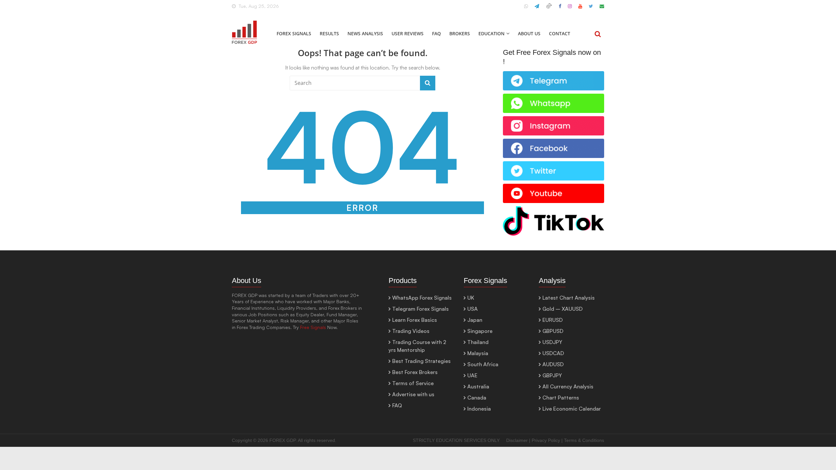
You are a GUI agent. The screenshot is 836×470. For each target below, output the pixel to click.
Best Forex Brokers (415, 372)
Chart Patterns (560, 397)
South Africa (482, 364)
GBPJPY (552, 375)
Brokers (459, 33)
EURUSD (552, 320)
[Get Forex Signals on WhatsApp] (553, 74)
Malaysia (477, 353)
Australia (478, 386)
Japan (474, 320)
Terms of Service (413, 383)
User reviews (408, 33)
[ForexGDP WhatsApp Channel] (526, 9)
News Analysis (365, 33)
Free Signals (313, 327)
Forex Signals (294, 33)
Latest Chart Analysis (568, 297)
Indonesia (479, 408)
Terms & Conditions (584, 440)
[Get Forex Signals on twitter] (553, 164)
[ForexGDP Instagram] (570, 9)
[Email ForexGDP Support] (602, 9)
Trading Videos (410, 331)
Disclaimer (517, 440)
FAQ (436, 33)
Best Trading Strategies (421, 361)
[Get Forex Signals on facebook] (553, 142)
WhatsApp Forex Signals (422, 297)
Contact (559, 33)
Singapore (479, 331)
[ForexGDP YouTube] (580, 9)
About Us (529, 33)
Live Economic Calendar (571, 408)
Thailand (478, 342)
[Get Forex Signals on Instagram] (553, 119)
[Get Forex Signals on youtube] (553, 187)
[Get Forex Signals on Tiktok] (553, 209)
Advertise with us (413, 394)
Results (329, 33)
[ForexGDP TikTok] (549, 9)
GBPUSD (552, 331)
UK (470, 297)
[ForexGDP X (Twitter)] (591, 9)
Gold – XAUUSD (562, 309)
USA (472, 309)
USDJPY (552, 342)
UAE (472, 375)
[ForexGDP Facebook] (560, 9)
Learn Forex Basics (414, 320)
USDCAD (553, 353)
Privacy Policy (546, 440)
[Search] (597, 34)
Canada (476, 397)
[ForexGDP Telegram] (537, 9)
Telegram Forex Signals (420, 309)
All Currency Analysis (567, 386)
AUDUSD (553, 364)
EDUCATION (491, 33)
